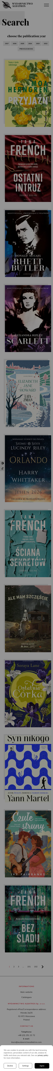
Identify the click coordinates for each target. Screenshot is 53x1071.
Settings (25, 1066)
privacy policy (43, 1055)
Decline (10, 1066)
